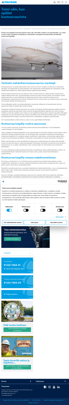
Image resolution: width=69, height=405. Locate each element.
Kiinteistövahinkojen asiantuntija (11, 29)
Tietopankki (26, 29)
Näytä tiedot (59, 217)
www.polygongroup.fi (6, 395)
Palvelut (3, 381)
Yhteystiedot (5, 386)
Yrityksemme (40, 381)
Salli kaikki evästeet (56, 222)
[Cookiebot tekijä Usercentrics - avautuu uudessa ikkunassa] (59, 181)
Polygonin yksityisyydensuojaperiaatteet (54, 400)
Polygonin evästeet (33, 402)
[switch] (26, 211)
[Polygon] (9, 2)
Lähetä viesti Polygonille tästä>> (15, 269)
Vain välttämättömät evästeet (13, 222)
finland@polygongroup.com (8, 393)
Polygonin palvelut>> (12, 294)
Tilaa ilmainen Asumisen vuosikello (17, 330)
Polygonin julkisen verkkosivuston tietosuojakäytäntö (16, 400)
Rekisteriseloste (36, 400)
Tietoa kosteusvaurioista (39, 29)
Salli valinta (34, 222)
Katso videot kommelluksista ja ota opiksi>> (17, 367)
